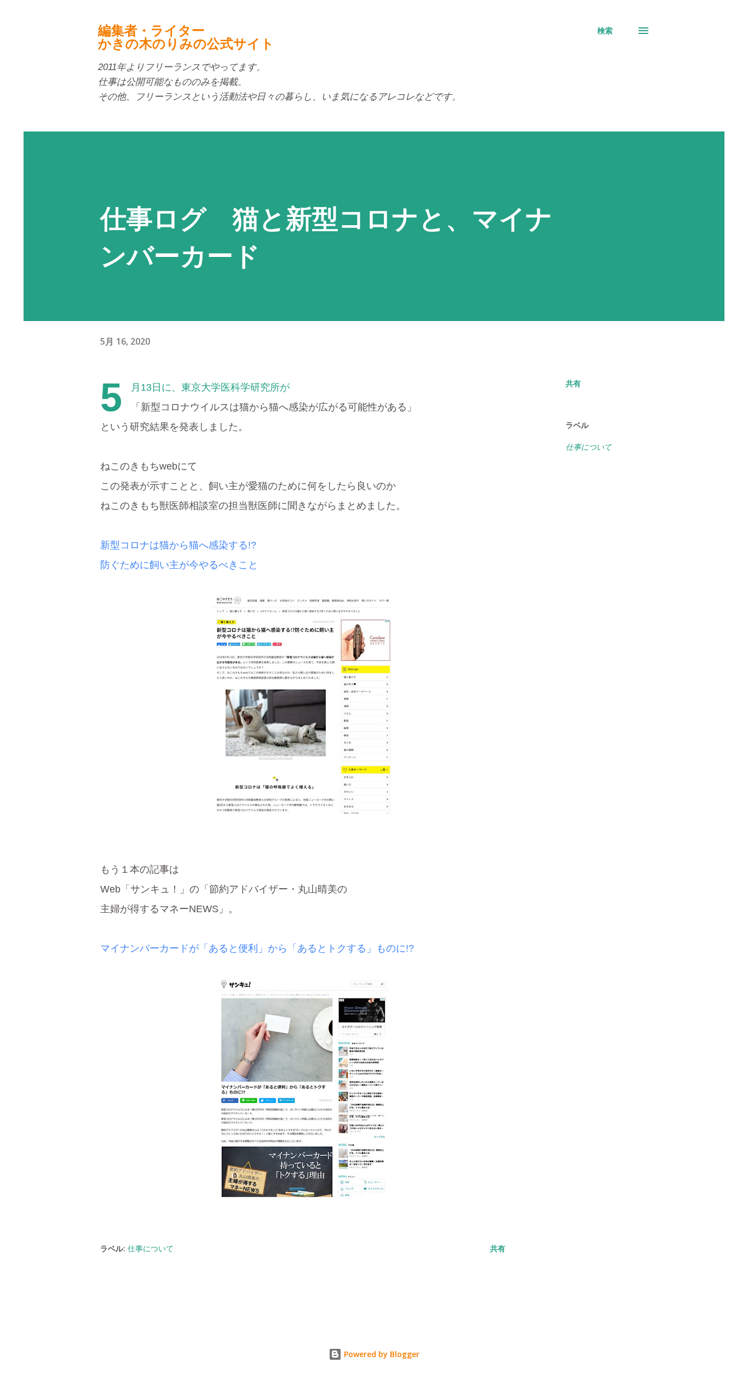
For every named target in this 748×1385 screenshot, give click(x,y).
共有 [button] (573, 383)
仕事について (589, 447)
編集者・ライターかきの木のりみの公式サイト (186, 37)
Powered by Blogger (380, 1354)
